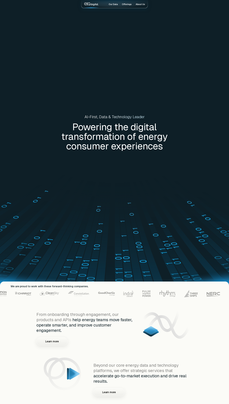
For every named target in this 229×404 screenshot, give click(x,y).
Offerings (127, 4)
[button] (166, 323)
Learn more (52, 341)
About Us (140, 4)
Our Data (113, 4)
